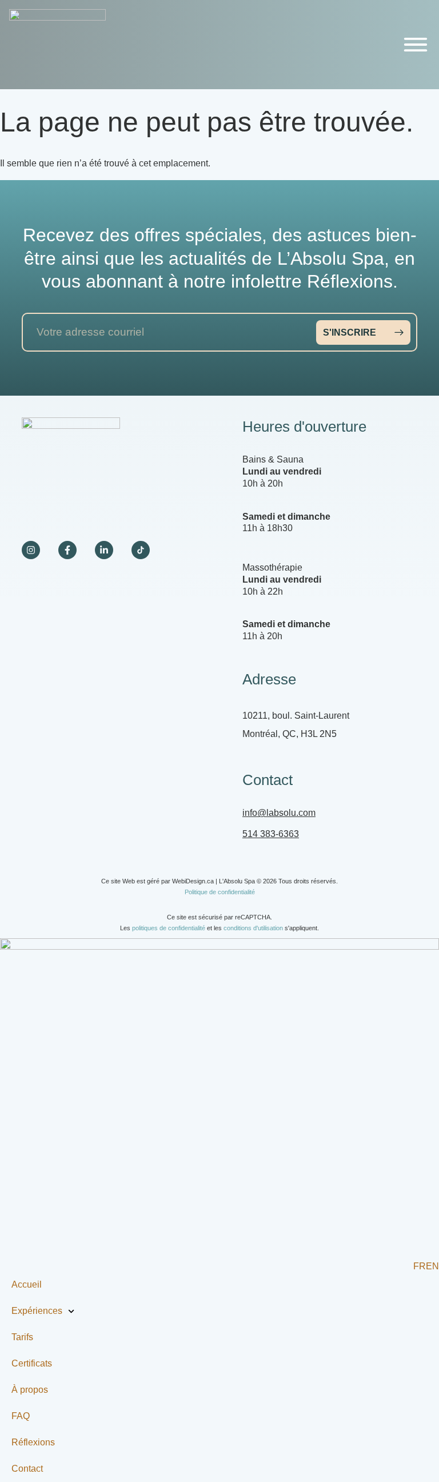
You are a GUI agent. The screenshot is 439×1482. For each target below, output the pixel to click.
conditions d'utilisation (253, 928)
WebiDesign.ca (193, 881)
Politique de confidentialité (220, 892)
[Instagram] (31, 550)
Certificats (31, 1363)
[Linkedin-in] (104, 550)
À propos (29, 1390)
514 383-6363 (270, 834)
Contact (27, 1468)
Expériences (36, 1311)
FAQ (20, 1416)
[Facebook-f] (67, 550)
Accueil (26, 1284)
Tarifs (22, 1337)
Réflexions (33, 1442)
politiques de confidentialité (168, 928)
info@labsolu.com (279, 813)
